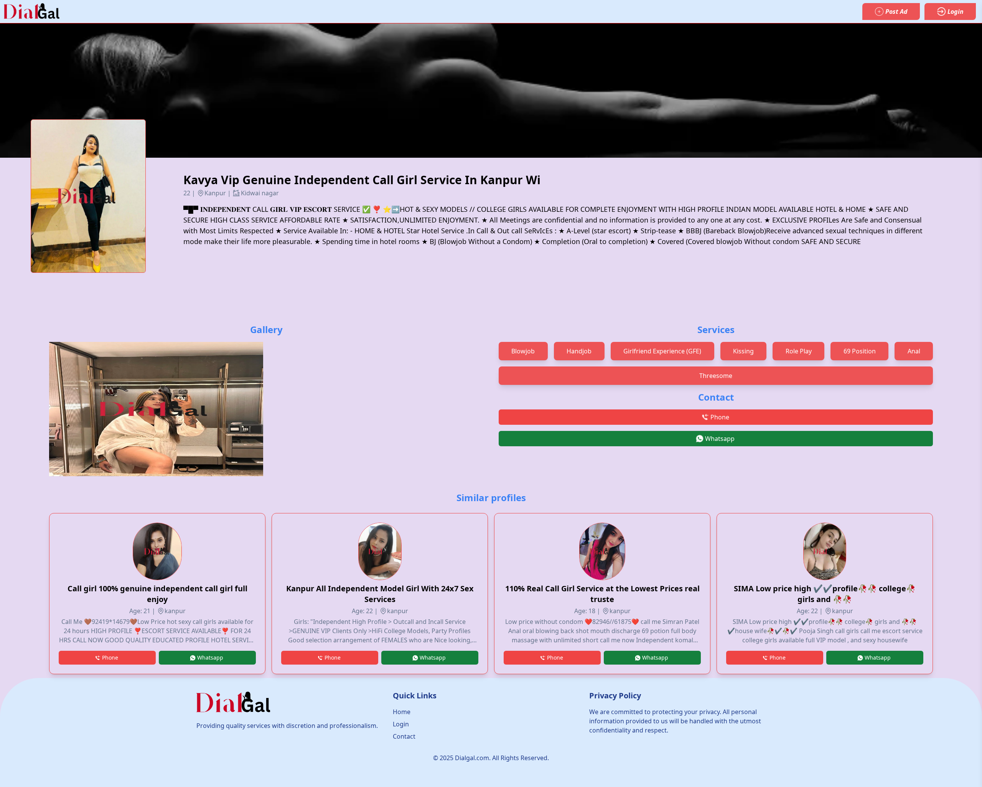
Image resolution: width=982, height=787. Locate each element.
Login (401, 724)
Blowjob (523, 351)
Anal (914, 351)
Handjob (579, 351)
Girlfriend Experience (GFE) (662, 351)
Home (401, 712)
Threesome (715, 375)
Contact (404, 736)
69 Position (860, 351)
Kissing (743, 351)
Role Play (799, 351)
